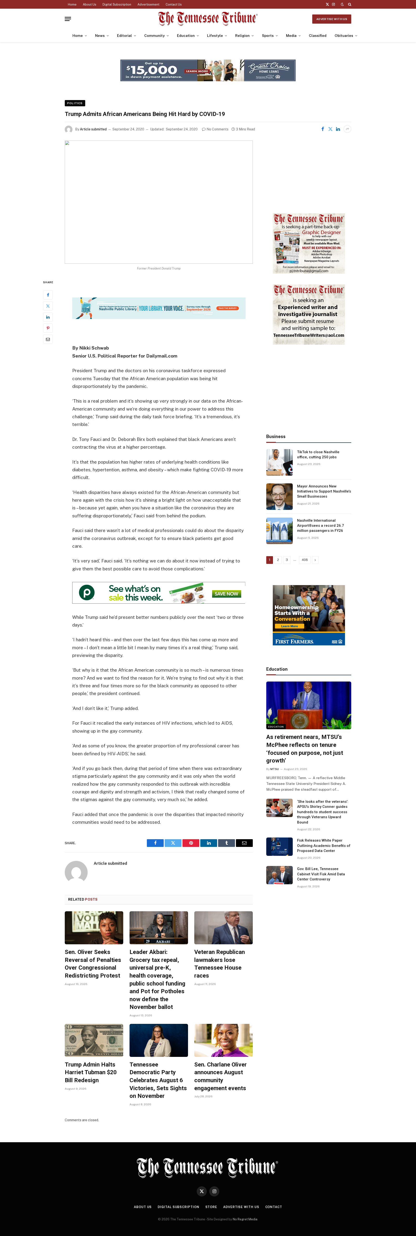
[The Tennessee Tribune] (207, 19)
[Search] (349, 4)
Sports (268, 36)
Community (154, 36)
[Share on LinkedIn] (338, 129)
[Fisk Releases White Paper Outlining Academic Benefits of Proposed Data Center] (279, 847)
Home (72, 4)
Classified (317, 36)
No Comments (217, 129)
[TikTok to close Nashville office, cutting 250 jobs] (279, 462)
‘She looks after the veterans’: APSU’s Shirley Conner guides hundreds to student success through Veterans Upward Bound (322, 811)
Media (291, 36)
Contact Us (174, 4)
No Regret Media (245, 1219)
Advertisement (148, 4)
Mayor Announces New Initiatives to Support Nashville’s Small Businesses (324, 491)
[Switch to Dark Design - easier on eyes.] (342, 4)
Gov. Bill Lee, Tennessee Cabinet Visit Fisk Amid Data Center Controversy (321, 874)
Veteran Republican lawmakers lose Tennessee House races (219, 964)
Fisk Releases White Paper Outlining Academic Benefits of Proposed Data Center (324, 845)
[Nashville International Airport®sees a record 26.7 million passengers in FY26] (279, 531)
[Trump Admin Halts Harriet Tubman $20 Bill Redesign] (94, 1040)
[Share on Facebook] (322, 129)
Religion (242, 36)
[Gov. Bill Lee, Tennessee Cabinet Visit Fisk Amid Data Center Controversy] (279, 875)
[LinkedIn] (48, 317)
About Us (89, 4)
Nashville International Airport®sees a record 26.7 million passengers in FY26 (320, 525)
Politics (75, 103)
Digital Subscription (117, 4)
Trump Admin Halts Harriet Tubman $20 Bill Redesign (91, 1072)
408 (305, 560)
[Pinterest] (48, 328)
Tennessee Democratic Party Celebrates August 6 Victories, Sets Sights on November (158, 1080)
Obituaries (344, 36)
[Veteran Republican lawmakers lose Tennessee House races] (223, 927)
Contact (273, 1207)
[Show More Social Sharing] (347, 129)
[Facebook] (48, 295)
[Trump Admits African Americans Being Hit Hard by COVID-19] (159, 202)
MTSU (274, 769)
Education (186, 36)
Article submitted (93, 129)
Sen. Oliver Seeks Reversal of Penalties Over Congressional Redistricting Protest (93, 964)
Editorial (124, 36)
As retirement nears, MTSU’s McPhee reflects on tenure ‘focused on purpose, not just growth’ (304, 749)
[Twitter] (48, 306)
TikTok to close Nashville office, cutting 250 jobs (318, 454)
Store (211, 1207)
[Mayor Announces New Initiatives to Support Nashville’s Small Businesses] (279, 496)
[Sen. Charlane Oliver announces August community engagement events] (223, 1040)
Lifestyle (215, 36)
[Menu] (68, 19)
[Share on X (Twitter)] (330, 129)
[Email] (48, 339)
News (100, 36)
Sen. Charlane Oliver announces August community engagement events (220, 1076)
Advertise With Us (331, 19)
